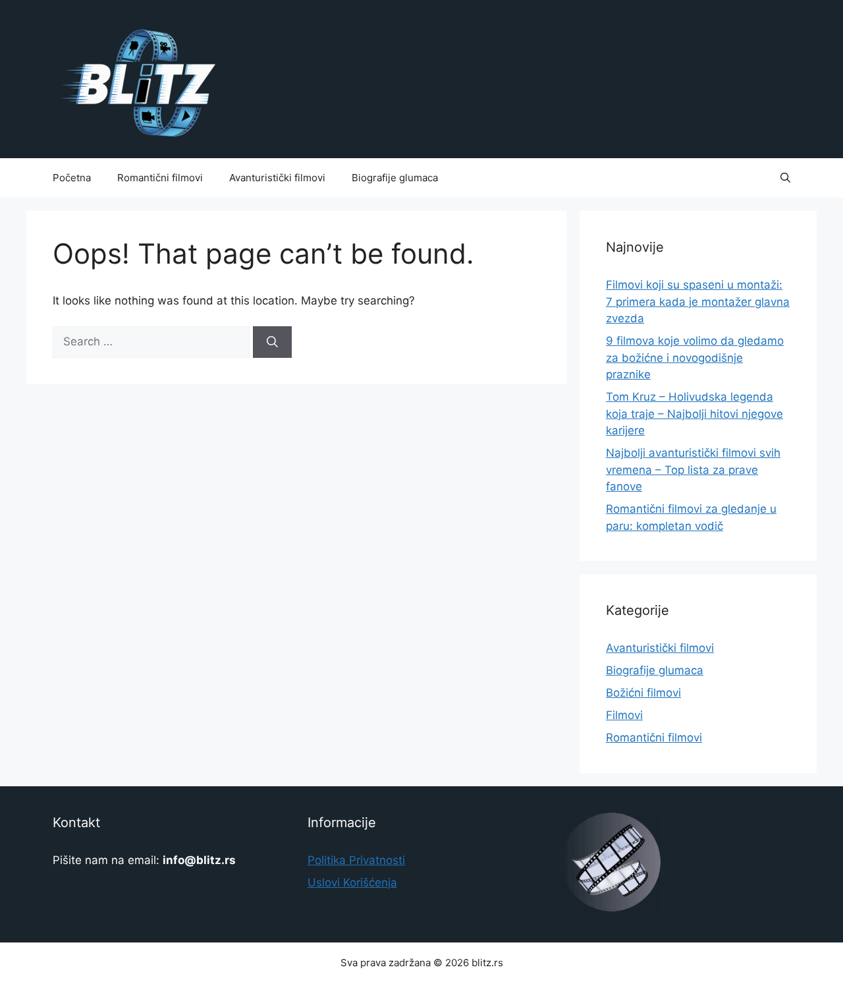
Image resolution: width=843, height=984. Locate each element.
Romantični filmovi (160, 177)
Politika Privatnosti (356, 860)
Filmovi (624, 715)
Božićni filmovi (643, 692)
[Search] (272, 342)
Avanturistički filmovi (277, 177)
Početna (72, 177)
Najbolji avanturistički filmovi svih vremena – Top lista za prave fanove (693, 469)
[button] (785, 178)
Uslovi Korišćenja (352, 882)
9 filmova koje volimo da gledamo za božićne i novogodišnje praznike (695, 357)
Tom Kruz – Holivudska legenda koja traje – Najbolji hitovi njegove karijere (694, 413)
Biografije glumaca (395, 177)
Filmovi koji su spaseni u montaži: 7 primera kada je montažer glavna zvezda (698, 301)
